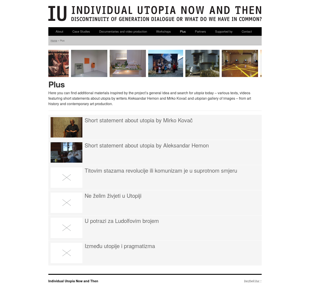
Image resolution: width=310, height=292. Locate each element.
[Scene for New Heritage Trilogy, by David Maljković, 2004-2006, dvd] (202, 76)
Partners (200, 31)
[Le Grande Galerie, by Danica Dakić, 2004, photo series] (165, 76)
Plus (183, 31)
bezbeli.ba (251, 281)
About (59, 31)
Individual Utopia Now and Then (73, 281)
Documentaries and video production (123, 31)
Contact (247, 31)
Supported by (224, 31)
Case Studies (81, 31)
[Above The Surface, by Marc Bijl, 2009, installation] (89, 76)
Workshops (163, 31)
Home (54, 40)
